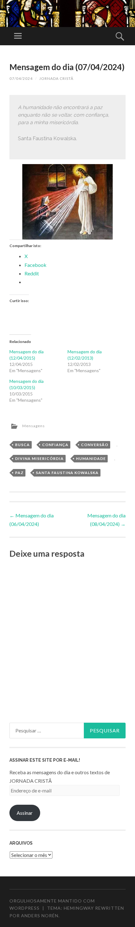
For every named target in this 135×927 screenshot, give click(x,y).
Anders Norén (39, 915)
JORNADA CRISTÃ (56, 78)
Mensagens (33, 425)
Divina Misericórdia (39, 458)
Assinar (25, 813)
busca (22, 444)
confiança (55, 444)
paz (19, 472)
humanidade (91, 458)
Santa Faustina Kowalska (67, 472)
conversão (94, 444)
